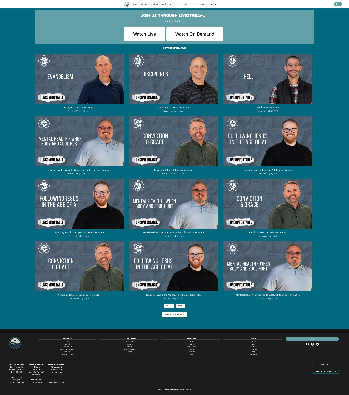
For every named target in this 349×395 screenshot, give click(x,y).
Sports (130, 352)
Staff (253, 344)
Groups (129, 346)
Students (192, 344)
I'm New (144, 4)
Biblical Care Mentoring (68, 349)
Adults (192, 349)
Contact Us (253, 346)
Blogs (253, 352)
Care (191, 354)
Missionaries (68, 346)
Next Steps (129, 341)
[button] (174, 4)
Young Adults (191, 346)
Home (135, 4)
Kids (191, 341)
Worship (68, 344)
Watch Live (144, 34)
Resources (67, 352)
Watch (164, 4)
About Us (254, 341)
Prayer (68, 341)
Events (213, 4)
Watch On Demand (194, 34)
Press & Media (253, 354)
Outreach (192, 352)
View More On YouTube (174, 314)
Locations (154, 4)
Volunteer (130, 344)
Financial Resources (68, 354)
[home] (127, 4)
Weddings (253, 349)
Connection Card (129, 349)
